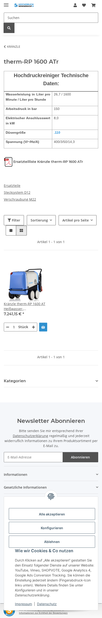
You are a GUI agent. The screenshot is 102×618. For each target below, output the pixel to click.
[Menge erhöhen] (33, 327)
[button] (75, 5)
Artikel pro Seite (75, 220)
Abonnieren (80, 457)
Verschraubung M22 (20, 199)
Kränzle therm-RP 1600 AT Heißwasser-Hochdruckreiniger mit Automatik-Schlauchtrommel (24, 306)
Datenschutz (47, 604)
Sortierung (39, 220)
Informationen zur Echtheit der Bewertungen (43, 613)
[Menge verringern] (7, 327)
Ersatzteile (12, 185)
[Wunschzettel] (83, 5)
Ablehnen (52, 542)
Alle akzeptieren (52, 514)
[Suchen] (9, 28)
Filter (15, 220)
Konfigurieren (52, 528)
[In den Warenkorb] (43, 327)
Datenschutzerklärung (30, 436)
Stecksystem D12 (17, 192)
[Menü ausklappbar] (6, 3)
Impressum (23, 604)
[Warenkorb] (93, 5)
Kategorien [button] (15, 381)
